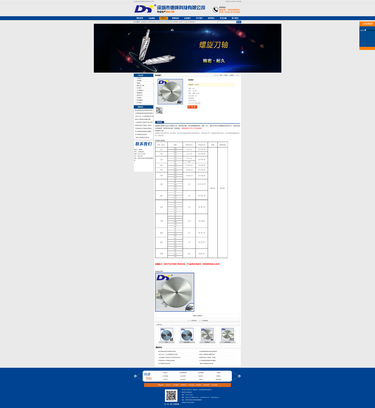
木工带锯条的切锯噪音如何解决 (143, 131)
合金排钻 (139, 97)
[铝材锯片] (170, 91)
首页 (221, 75)
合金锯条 (152, 18)
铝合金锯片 (187, 342)
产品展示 (225, 75)
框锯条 (153, 22)
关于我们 (176, 385)
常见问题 (191, 385)
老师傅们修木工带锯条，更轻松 (143, 125)
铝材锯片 (207, 342)
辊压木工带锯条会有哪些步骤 (142, 119)
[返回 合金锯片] (197, 315)
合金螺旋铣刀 (192, 22)
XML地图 (214, 385)
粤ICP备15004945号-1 (187, 389)
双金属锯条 (140, 100)
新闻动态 (183, 385)
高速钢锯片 (140, 93)
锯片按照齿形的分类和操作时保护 (144, 110)
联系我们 (233, 1)
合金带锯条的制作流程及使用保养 (144, 113)
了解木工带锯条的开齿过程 (142, 137)
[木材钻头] (194, 320)
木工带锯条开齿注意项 (141, 134)
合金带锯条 (165, 379)
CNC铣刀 (185, 22)
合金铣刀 (180, 22)
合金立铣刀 (183, 376)
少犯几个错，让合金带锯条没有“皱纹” (168, 354)
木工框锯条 (158, 22)
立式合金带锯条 (174, 22)
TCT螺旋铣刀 (140, 90)
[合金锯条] (205, 320)
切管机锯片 (219, 379)
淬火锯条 (139, 102)
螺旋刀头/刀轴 (140, 85)
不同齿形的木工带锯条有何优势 (143, 128)
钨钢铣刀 (218, 372)
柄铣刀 (201, 376)
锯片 (167, 342)
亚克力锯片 (228, 342)
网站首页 (160, 385)
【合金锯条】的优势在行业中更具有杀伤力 (169, 357)
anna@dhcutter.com (204, 397)
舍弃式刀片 (140, 95)
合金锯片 (139, 78)
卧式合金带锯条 (166, 22)
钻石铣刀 (139, 88)
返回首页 (228, 1)
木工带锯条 (149, 22)
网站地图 (239, 1)
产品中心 (168, 385)
